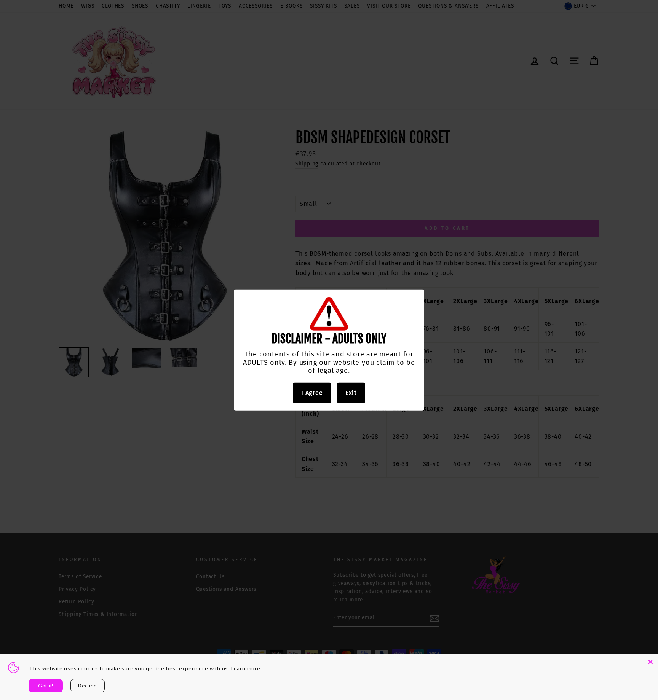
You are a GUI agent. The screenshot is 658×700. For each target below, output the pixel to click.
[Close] (650, 662)
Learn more (245, 668)
